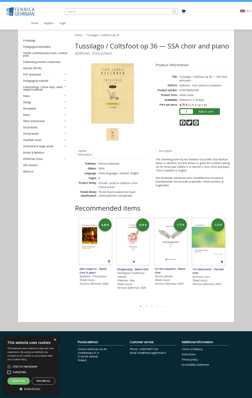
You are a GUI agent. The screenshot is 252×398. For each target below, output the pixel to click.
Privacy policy (190, 359)
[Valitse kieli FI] (249, 10)
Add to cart (206, 111)
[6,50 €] (133, 264)
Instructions (189, 354)
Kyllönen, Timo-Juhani (192, 85)
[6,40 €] (96, 264)
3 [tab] (151, 306)
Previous (74, 259)
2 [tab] (146, 306)
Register (49, 23)
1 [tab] (140, 306)
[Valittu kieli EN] (242, 10)
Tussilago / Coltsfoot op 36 (103, 35)
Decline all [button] (43, 380)
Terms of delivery (192, 349)
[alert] (31, 365)
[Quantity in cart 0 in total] (183, 11)
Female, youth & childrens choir (118, 183)
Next (229, 259)
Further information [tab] (85, 152)
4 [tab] (157, 306)
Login (62, 23)
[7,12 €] (208, 264)
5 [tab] (163, 306)
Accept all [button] (18, 380)
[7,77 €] (171, 264)
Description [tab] (165, 151)
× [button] (54, 339)
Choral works (106, 187)
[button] (174, 11)
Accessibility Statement (195, 364)
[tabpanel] (95, 252)
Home (34, 23)
